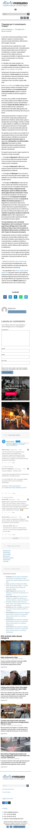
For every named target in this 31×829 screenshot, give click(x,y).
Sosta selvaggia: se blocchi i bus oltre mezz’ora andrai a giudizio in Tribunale (17, 608)
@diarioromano (13, 449)
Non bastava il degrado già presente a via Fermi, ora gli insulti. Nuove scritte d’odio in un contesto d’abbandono (15, 755)
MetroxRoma (6, 556)
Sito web (4, 360)
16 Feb (24, 468)
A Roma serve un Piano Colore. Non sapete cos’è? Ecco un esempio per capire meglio (17, 603)
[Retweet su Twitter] (2, 466)
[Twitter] (24, 18)
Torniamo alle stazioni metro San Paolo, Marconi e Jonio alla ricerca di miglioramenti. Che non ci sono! (15, 722)
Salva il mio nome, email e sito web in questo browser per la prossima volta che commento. (15, 368)
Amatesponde (6, 550)
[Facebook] (21, 18)
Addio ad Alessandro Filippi (19, 584)
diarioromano (6, 449)
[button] (15, 9)
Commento (5, 329)
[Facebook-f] (3, 802)
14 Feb (20, 517)
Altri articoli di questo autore (17, 311)
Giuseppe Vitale (10, 601)
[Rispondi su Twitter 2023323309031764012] (3, 493)
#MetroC (9, 471)
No (11, 826)
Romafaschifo (6, 559)
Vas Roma (5, 561)
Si (7, 826)
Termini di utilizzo (6, 792)
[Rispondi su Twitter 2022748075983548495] (3, 535)
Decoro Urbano (7, 554)
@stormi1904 (12, 499)
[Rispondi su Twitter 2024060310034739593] (3, 463)
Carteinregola (6, 552)
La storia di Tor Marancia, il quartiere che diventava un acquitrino (17, 592)
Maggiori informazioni (19, 826)
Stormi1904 (5, 499)
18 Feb (20, 449)
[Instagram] (27, 18)
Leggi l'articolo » (4, 667)
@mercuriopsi (18, 468)
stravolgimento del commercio (15, 261)
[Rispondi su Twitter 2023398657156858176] (3, 512)
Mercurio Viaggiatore (8, 468)
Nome (3, 348)
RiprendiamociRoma (8, 558)
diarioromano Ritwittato (8, 466)
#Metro (26, 479)
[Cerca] (28, 14)
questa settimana (9, 85)
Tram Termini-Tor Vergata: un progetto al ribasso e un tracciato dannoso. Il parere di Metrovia (17, 598)
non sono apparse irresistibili (13, 69)
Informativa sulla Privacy (8, 789)
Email (3, 354)
